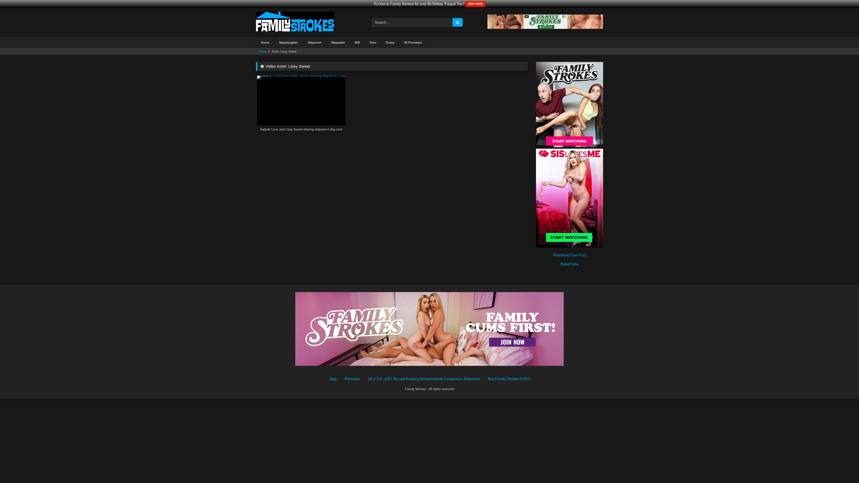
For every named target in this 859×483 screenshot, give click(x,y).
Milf (357, 42)
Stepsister (338, 42)
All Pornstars (413, 42)
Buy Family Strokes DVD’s (509, 379)
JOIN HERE (475, 4)
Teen (372, 42)
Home (265, 42)
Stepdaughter (288, 42)
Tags (333, 379)
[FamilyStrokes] (295, 22)
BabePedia (569, 264)
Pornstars (352, 379)
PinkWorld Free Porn (569, 255)
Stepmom (314, 42)
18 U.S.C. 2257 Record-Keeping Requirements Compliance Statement (424, 379)
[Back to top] (845, 469)
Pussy (390, 42)
